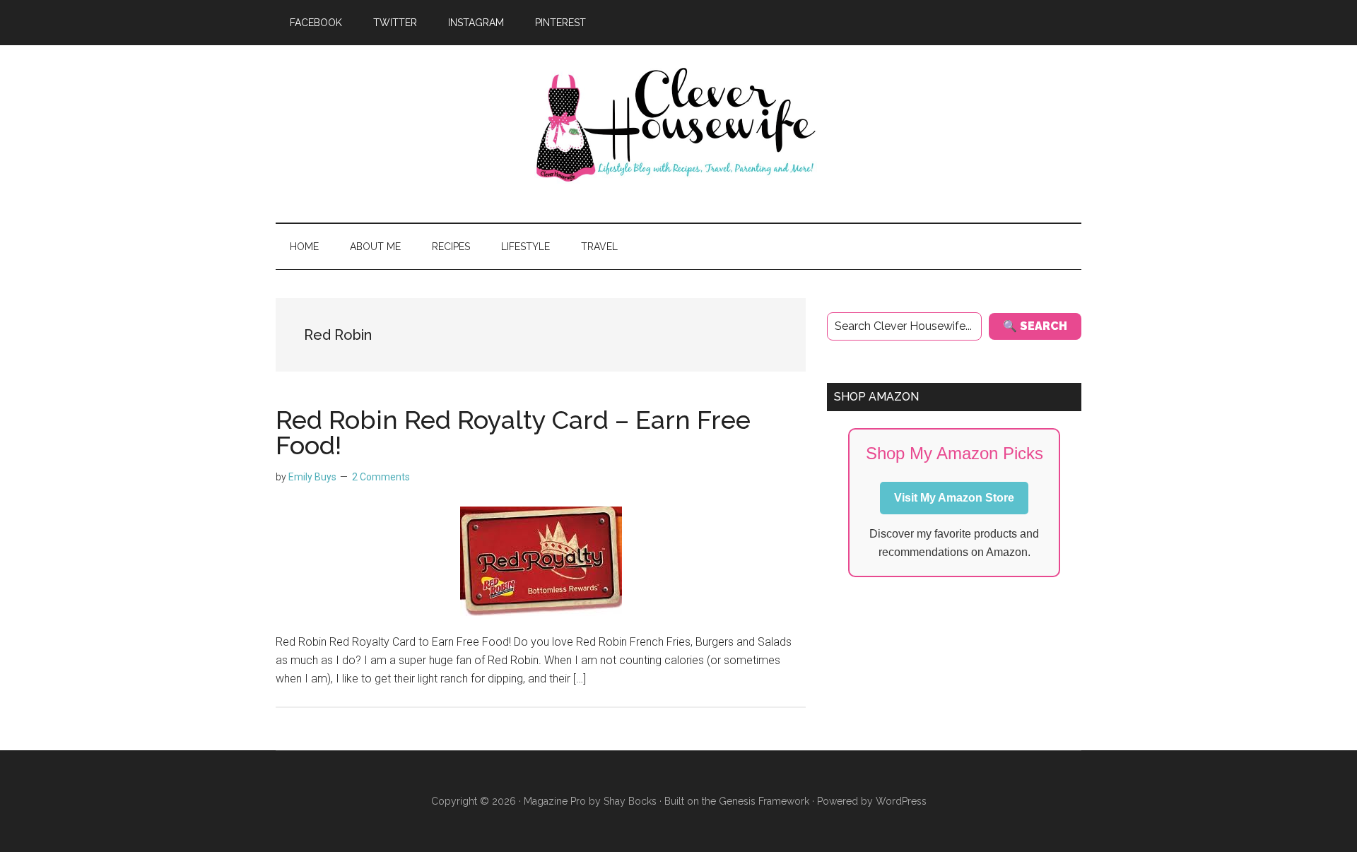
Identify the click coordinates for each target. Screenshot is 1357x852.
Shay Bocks (630, 801)
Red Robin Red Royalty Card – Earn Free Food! (513, 432)
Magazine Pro (555, 801)
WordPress (901, 801)
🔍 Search (1035, 326)
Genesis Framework (764, 801)
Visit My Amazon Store (954, 498)
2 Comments (381, 477)
